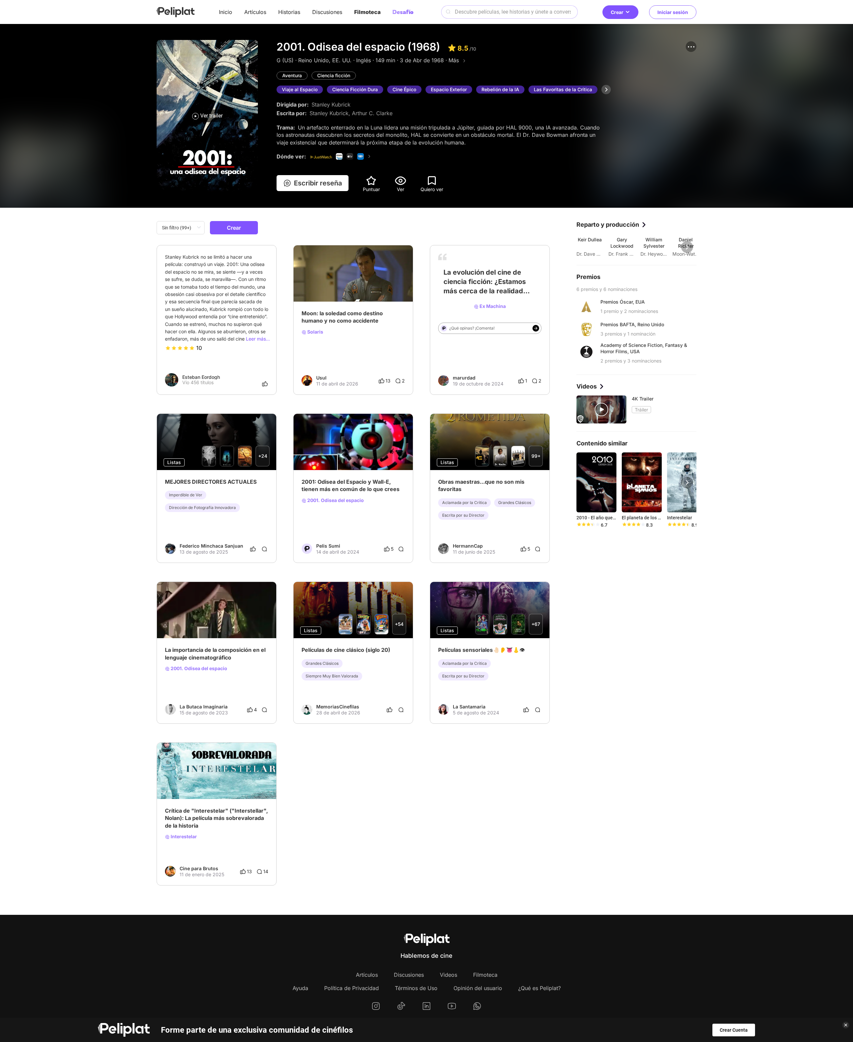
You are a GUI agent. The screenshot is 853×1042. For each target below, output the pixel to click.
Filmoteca (367, 12)
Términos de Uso (416, 988)
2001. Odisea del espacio (335, 500)
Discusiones (327, 12)
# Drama (174, 621)
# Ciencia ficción (456, 295)
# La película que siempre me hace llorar (209, 782)
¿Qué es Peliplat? (539, 988)
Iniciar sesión (672, 12)
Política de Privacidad (351, 988)
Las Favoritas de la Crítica (563, 89)
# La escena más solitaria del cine (338, 285)
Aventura (292, 75)
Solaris (314, 332)
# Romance (198, 621)
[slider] (180, 348)
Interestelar (183, 836)
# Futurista (488, 295)
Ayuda (300, 988)
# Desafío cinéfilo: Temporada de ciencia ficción (353, 453)
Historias (289, 12)
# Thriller (223, 621)
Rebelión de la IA (500, 89)
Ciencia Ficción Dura (355, 89)
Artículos (255, 12)
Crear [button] (617, 12)
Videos (448, 974)
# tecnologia (516, 295)
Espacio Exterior (449, 89)
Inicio (225, 12)
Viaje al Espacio (300, 89)
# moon (387, 285)
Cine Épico (404, 89)
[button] (691, 46)
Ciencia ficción (333, 75)
